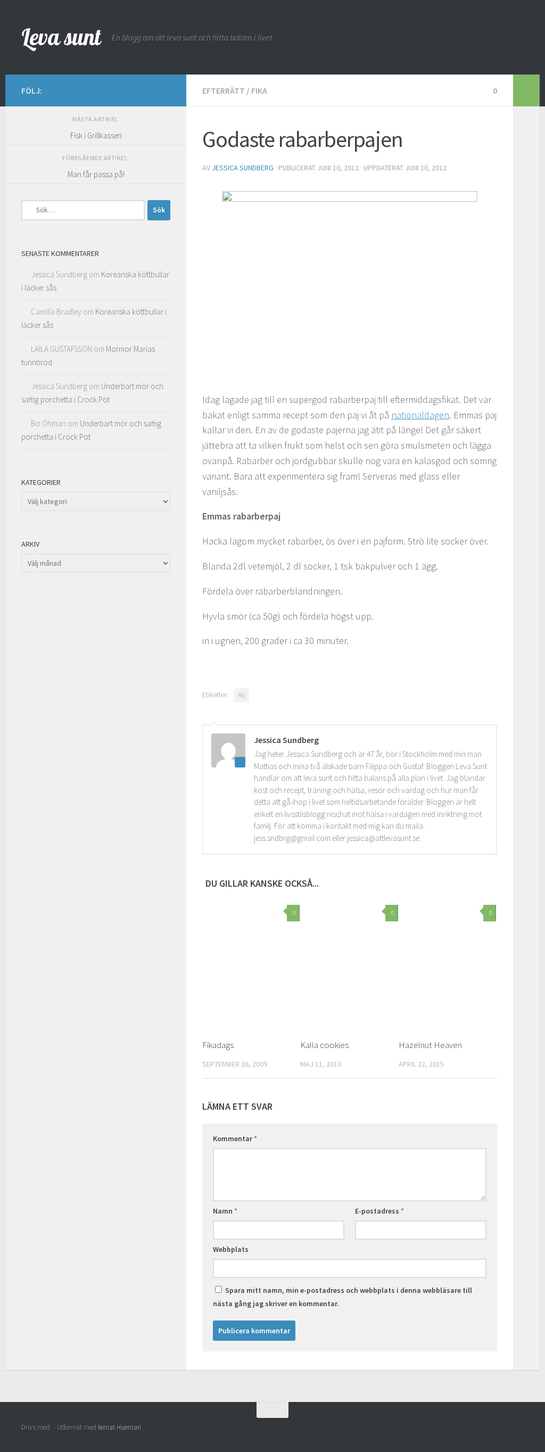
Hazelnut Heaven (430, 1045)
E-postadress (379, 1211)
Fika (259, 90)
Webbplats (231, 1249)
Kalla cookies (324, 1045)
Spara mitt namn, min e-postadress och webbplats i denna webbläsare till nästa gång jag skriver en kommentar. (342, 1296)
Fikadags (218, 1045)
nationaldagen (420, 415)
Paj (241, 695)
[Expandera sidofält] (526, 90)
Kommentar (235, 1138)
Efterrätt (223, 90)
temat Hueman (119, 1427)
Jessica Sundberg (243, 167)
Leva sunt (61, 37)
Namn (225, 1211)
